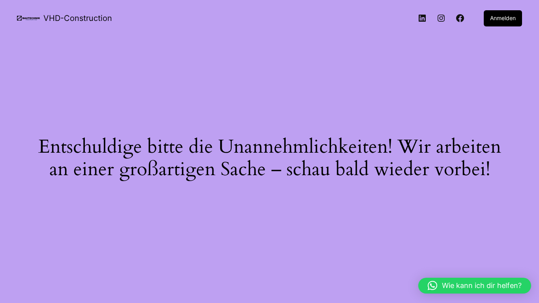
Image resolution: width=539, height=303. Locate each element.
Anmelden (503, 18)
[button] (474, 286)
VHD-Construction (77, 18)
